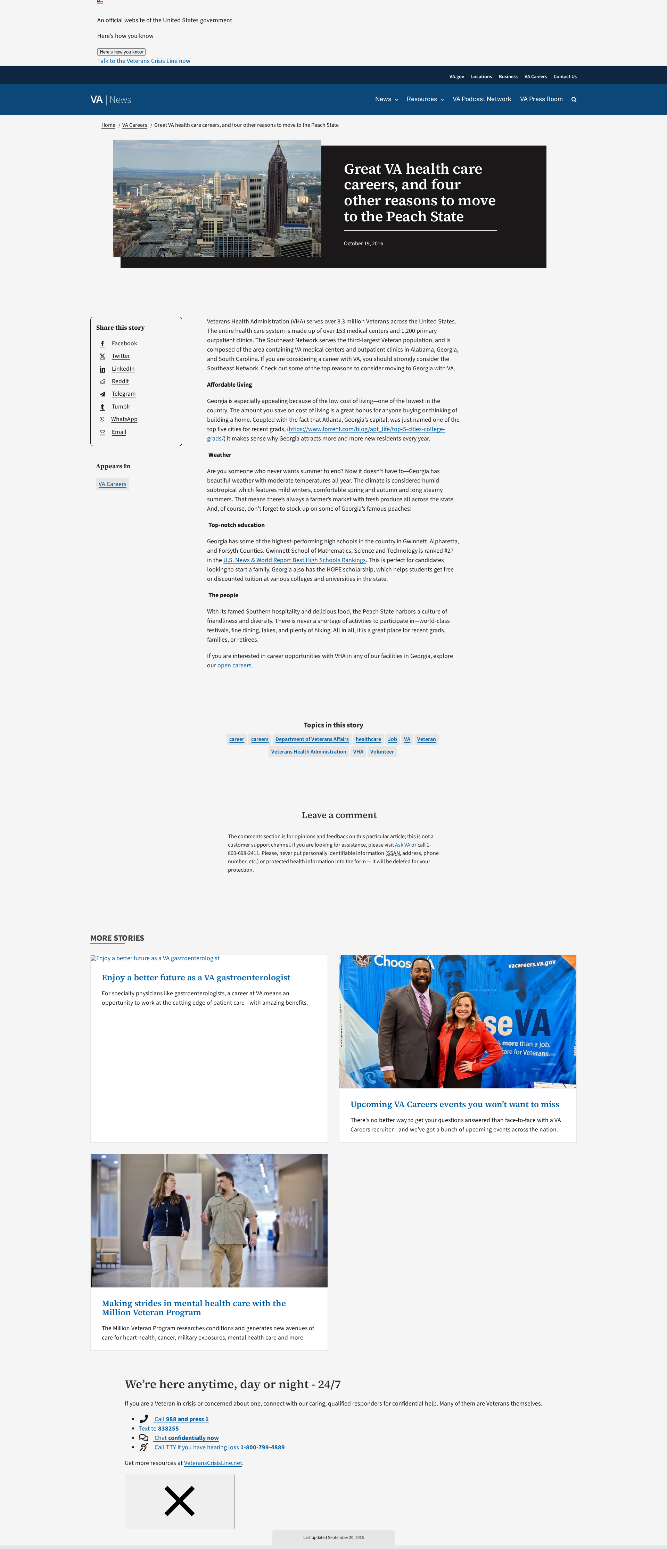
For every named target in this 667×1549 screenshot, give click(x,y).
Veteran (426, 739)
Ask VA (402, 845)
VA (407, 739)
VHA (358, 752)
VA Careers (112, 484)
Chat (186, 1438)
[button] (143, 61)
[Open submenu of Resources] (440, 99)
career (236, 739)
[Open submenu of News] (394, 99)
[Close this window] (179, 1501)
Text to (159, 1428)
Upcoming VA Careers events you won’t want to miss (455, 1104)
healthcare (368, 739)
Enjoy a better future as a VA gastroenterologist (196, 977)
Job (392, 739)
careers (260, 739)
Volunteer (382, 752)
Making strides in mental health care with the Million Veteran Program (194, 1307)
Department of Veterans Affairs (312, 739)
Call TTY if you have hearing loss (219, 1447)
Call (181, 1419)
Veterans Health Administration (308, 752)
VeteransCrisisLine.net (213, 1463)
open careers (234, 665)
